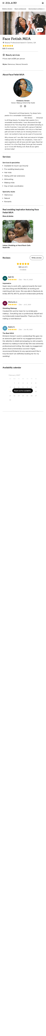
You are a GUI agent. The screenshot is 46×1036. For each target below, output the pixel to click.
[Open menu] (3, 3)
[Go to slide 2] (16, 241)
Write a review (37, 258)
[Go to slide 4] (19, 241)
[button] (39, 30)
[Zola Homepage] (11, 3)
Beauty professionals (20, 8)
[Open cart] (43, 3)
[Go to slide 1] (14, 241)
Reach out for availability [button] (22, 391)
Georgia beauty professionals (36, 8)
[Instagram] (21, 106)
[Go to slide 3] (18, 241)
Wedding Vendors (7, 8)
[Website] (25, 106)
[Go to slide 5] (21, 241)
